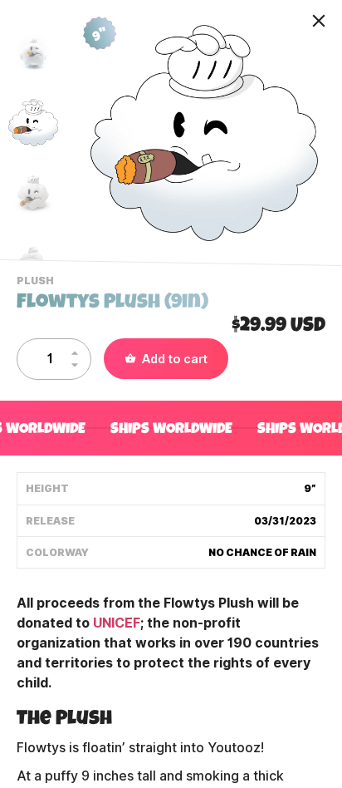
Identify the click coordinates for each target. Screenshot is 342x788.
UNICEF (116, 623)
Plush (37, 282)
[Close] (319, 20)
